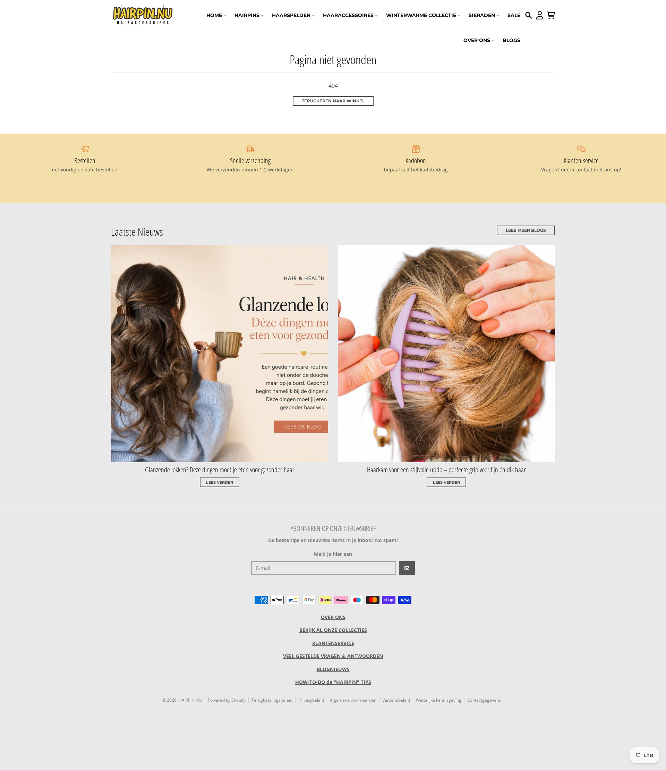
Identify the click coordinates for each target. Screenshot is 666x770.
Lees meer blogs (526, 230)
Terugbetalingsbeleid (271, 700)
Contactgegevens (484, 700)
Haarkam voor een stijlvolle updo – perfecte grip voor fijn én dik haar (446, 469)
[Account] (540, 15)
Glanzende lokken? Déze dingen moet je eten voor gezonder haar (219, 469)
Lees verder (219, 482)
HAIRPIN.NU (190, 700)
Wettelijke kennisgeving (438, 700)
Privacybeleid (311, 700)
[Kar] (551, 15)
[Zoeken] (528, 15)
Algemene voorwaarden (353, 700)
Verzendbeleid (396, 700)
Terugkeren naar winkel (333, 100)
